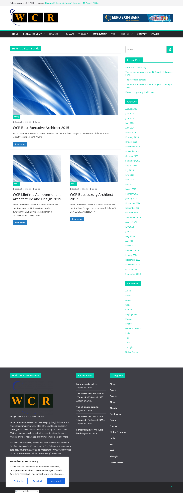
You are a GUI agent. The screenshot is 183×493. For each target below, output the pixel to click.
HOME (15, 34)
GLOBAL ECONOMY (32, 34)
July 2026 (129, 113)
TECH (114, 34)
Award (16, 117)
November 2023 (132, 264)
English (24, 491)
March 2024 (130, 245)
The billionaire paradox (135, 79)
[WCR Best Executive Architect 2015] (65, 85)
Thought (129, 347)
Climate (128, 309)
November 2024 (132, 208)
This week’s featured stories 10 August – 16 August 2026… (72, 3)
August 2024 (131, 222)
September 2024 (133, 217)
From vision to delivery (135, 67)
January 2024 (131, 255)
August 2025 (131, 165)
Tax (127, 337)
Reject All (37, 481)
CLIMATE (69, 34)
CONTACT (142, 34)
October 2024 (131, 212)
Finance (129, 323)
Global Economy (133, 328)
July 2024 (129, 226)
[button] (43, 34)
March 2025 (130, 189)
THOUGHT (83, 34)
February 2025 (132, 193)
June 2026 (130, 118)
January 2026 (131, 142)
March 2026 (130, 132)
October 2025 (131, 156)
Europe (128, 319)
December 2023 (132, 259)
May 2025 (130, 179)
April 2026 (130, 127)
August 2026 (131, 108)
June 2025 (130, 175)
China (128, 304)
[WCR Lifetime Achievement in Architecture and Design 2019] (37, 168)
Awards (128, 300)
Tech (127, 342)
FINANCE (53, 34)
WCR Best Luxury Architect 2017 (91, 196)
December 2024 (132, 203)
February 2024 (132, 250)
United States (131, 352)
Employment (131, 314)
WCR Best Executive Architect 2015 (41, 127)
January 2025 (131, 198)
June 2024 (130, 231)
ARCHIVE (125, 34)
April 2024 (130, 241)
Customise (19, 481)
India (127, 333)
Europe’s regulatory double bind (140, 92)
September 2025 (133, 160)
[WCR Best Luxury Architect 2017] (94, 168)
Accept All (56, 481)
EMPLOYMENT (100, 34)
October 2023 (131, 269)
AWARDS (155, 34)
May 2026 (130, 123)
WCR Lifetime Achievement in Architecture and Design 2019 (37, 196)
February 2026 (132, 137)
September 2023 (133, 274)
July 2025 (129, 170)
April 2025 (130, 184)
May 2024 (130, 236)
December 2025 (132, 146)
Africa (128, 290)
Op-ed (37, 122)
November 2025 (132, 151)
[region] (37, 472)
